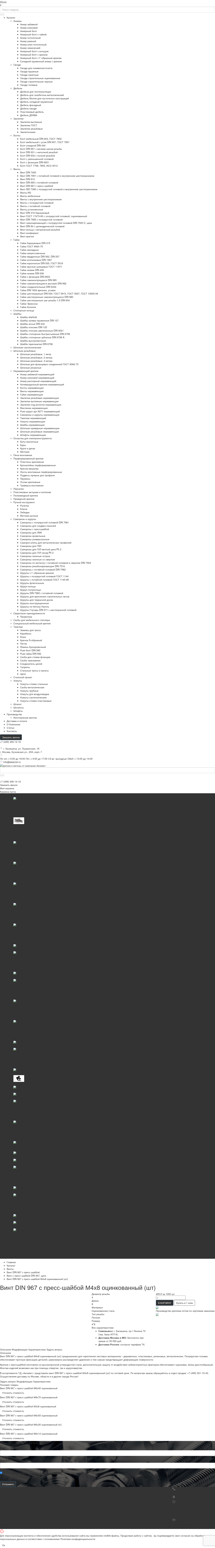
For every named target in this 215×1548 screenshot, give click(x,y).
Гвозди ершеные (29, 71)
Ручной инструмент (24, 502)
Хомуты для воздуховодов (34, 694)
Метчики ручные (29, 515)
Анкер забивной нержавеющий (37, 374)
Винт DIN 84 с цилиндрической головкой (42, 226)
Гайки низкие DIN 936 (32, 273)
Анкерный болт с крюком (34, 54)
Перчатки (18, 488)
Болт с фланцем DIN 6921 (34, 162)
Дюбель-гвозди (28, 108)
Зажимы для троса (30, 630)
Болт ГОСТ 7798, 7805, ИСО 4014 (39, 165)
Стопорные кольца (23, 310)
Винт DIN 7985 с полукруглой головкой (41, 219)
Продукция (61, 1488)
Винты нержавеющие (32, 391)
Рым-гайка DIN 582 (30, 653)
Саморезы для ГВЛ (30, 546)
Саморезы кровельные (32, 535)
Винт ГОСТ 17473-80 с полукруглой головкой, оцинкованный (53, 216)
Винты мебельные (30, 196)
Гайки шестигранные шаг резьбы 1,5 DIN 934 (45, 300)
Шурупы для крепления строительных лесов (44, 596)
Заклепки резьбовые (31, 128)
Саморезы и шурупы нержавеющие (39, 414)
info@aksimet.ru (12, 762)
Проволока (26, 616)
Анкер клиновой (29, 27)
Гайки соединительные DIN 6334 (38, 286)
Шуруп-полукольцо (30, 589)
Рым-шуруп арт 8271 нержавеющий (40, 411)
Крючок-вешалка (29, 468)
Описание (5, 1349)
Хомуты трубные (29, 690)
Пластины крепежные (32, 461)
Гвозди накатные (29, 74)
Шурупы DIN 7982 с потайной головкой (41, 593)
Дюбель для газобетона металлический (42, 95)
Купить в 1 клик (184, 1303)
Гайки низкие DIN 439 (32, 270)
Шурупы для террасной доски (36, 599)
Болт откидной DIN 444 (33, 145)
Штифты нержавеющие (33, 435)
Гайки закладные (29, 249)
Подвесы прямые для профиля (37, 475)
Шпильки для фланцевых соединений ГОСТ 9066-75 (49, 364)
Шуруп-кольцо (28, 586)
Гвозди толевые (28, 84)
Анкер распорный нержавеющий (38, 381)
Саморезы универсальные (34, 539)
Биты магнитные (29, 441)
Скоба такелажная (30, 660)
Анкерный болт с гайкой (33, 34)
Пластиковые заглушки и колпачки (32, 492)
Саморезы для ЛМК (31, 532)
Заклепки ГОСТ (28, 125)
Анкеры (17, 21)
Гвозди (17, 64)
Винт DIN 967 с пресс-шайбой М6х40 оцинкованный (28, 1388)
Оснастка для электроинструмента (32, 438)
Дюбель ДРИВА (28, 115)
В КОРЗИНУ (164, 1303)
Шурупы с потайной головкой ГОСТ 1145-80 (44, 579)
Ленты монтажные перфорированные (41, 472)
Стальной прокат (22, 677)
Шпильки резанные (30, 367)
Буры (23, 445)
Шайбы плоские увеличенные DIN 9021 (42, 330)
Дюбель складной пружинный (36, 101)
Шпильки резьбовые (24, 350)
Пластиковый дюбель (32, 111)
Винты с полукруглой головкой (37, 202)
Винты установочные (31, 209)
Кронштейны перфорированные (38, 465)
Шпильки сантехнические (27, 347)
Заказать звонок (11, 737)
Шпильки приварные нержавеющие (39, 428)
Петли (23, 643)
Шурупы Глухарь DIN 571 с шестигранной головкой (48, 610)
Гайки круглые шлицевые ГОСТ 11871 (41, 266)
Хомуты (17, 680)
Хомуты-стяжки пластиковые (36, 700)
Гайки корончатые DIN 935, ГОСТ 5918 (41, 263)
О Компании (13, 724)
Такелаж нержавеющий (33, 418)
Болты (16, 135)
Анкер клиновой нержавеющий (37, 377)
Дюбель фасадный (30, 105)
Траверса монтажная (32, 485)
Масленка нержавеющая (34, 408)
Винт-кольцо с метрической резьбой (40, 229)
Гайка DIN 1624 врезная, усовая (38, 290)
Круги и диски (27, 448)
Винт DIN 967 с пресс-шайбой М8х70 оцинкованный (28, 1397)
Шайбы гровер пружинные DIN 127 (39, 320)
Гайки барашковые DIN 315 (35, 243)
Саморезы (67, 1519)
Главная (11, 1262)
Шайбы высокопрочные (33, 340)
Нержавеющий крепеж (25, 371)
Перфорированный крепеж (28, 458)
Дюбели (17, 88)
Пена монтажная (22, 455)
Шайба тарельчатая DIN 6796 (36, 344)
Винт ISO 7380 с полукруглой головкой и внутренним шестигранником (58, 189)
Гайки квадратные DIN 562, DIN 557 (39, 256)
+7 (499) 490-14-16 (10, 741)
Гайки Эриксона (29, 303)
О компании (116, 1488)
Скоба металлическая (32, 687)
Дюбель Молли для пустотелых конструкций (44, 98)
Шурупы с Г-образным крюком (37, 573)
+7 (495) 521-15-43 (197, 1373)
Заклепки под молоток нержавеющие (40, 404)
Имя (3, 1447)
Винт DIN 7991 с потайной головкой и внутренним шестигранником (57, 175)
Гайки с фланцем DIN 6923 (35, 276)
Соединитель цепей (31, 663)
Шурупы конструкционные (34, 603)
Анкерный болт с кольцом (34, 51)
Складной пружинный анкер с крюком (41, 61)
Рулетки (24, 505)
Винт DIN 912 (27, 179)
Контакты (12, 731)
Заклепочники (27, 132)
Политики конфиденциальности (77, 1539)
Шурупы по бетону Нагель (34, 606)
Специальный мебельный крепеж (32, 623)
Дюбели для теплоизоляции (35, 91)
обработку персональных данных (40, 1472)
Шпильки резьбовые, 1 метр (35, 354)
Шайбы (17, 313)
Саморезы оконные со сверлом (37, 559)
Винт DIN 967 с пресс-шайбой (36, 185)
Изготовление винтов (25, 717)
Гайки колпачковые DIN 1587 (36, 260)
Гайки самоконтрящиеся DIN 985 (38, 280)
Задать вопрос (54, 1349)
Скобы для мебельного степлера (31, 620)
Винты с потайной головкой (35, 206)
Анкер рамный (28, 41)
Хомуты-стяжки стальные (34, 684)
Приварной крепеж (23, 498)
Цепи (23, 673)
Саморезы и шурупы (24, 519)
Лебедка (24, 512)
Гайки (16, 239)
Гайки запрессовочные (32, 253)
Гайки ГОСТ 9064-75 (31, 246)
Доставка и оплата (127, 1495)
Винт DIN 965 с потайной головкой (39, 182)
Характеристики (37, 1349)
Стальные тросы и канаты (34, 670)
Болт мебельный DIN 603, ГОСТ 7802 (41, 138)
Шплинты (18, 707)
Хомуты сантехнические (33, 697)
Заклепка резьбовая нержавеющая (39, 397)
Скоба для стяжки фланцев (35, 657)
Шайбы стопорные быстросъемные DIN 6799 (45, 334)
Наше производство (128, 1492)
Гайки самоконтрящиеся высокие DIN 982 (43, 283)
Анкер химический (30, 47)
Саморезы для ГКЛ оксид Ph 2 (37, 552)
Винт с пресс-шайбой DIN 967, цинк (26, 1275)
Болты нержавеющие (32, 387)
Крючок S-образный (31, 640)
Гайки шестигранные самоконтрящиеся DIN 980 (46, 297)
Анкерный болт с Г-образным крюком (40, 58)
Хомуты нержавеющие (32, 421)
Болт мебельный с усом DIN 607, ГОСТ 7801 (45, 142)
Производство (14, 714)
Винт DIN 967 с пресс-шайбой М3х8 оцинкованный (28, 1406)
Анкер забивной (29, 24)
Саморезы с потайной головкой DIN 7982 (43, 569)
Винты (16, 169)
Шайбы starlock (28, 317)
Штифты (18, 710)
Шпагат (17, 704)
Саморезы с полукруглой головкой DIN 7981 (44, 522)
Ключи (23, 509)
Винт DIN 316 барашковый (34, 212)
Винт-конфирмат (29, 233)
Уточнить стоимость (13, 1392)
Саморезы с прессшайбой (34, 529)
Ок (3, 1545)
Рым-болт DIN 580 (30, 650)
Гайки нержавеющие (31, 394)
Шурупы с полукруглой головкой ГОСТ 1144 (44, 576)
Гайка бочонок (28, 307)
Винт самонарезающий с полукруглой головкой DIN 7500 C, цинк (56, 222)
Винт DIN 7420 (28, 172)
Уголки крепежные (30, 482)
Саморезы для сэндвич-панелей (38, 525)
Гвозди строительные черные (36, 81)
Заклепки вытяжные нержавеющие (39, 401)
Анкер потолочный (30, 37)
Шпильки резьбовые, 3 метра (36, 360)
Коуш (23, 636)
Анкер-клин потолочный (33, 44)
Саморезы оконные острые (35, 556)
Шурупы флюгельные (32, 583)
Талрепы (25, 667)
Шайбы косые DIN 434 (32, 323)
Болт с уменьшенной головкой (37, 159)
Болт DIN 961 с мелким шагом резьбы (41, 148)
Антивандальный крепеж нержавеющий (42, 384)
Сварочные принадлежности (29, 613)
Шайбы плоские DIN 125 (33, 327)
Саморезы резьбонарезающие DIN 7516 (42, 566)
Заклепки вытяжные (31, 122)
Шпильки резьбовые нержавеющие (39, 431)
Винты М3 (25, 192)
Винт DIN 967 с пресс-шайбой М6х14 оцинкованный (28, 1433)
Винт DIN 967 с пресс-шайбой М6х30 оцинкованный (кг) (31, 1424)
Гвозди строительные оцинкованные (40, 78)
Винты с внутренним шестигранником (41, 199)
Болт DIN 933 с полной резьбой (37, 155)
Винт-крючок (27, 236)
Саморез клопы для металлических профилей (45, 542)
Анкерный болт (28, 31)
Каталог (11, 17)
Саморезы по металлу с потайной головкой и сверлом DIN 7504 (55, 562)
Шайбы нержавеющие (32, 424)
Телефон (6, 1460)
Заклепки (18, 118)
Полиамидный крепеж (25, 495)
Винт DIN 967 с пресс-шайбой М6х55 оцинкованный (28, 1415)
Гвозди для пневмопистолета (36, 68)
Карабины (25, 633)
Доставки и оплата (17, 721)
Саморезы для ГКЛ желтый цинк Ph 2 (40, 549)
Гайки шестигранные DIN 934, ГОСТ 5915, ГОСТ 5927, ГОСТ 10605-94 (59, 293)
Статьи (10, 727)
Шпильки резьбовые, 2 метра (36, 357)
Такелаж (18, 626)
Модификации (20, 1349)
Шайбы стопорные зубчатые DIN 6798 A (42, 337)
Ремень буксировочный (33, 647)
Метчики (24, 451)
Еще (9, 1257)
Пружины (25, 478)
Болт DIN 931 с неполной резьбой (39, 152)
